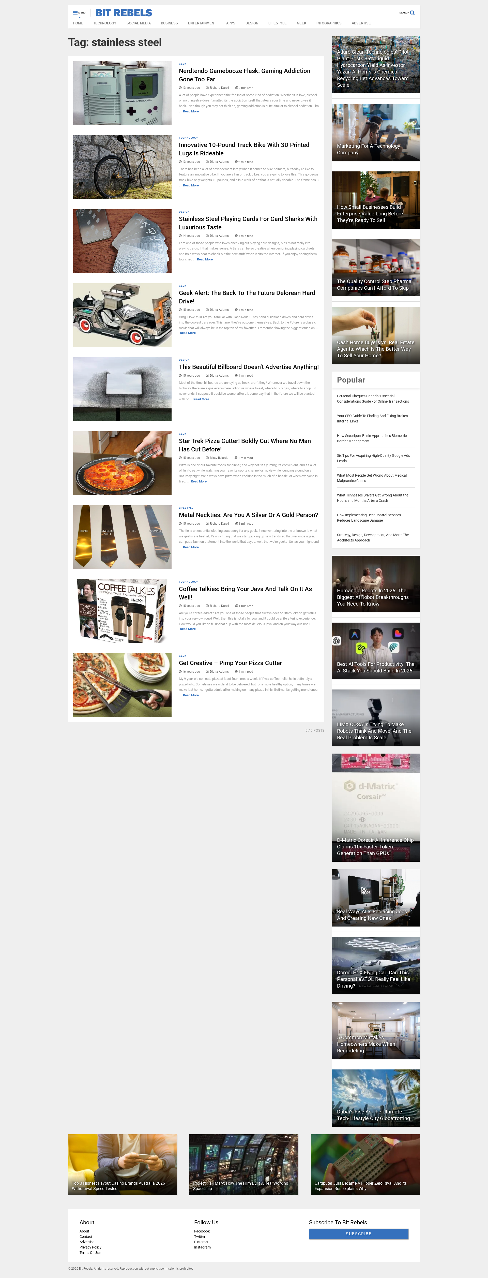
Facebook (202, 1231)
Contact (86, 1237)
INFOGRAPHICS (329, 23)
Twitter (199, 1237)
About (84, 1231)
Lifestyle (186, 507)
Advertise (87, 1242)
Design (184, 211)
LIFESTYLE (277, 23)
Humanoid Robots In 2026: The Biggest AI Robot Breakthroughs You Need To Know (373, 597)
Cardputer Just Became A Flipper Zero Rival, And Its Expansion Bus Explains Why (361, 1186)
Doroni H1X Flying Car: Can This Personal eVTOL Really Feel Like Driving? (373, 979)
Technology (188, 137)
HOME (78, 23)
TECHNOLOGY (104, 23)
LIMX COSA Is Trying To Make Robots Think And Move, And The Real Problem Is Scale (374, 731)
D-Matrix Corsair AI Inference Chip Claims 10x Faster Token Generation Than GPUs (375, 846)
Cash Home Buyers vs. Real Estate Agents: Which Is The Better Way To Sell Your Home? (376, 349)
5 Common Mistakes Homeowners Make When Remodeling (366, 1044)
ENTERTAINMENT (202, 23)
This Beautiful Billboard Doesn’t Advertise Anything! (249, 367)
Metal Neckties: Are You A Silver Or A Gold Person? (248, 515)
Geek (182, 63)
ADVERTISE (361, 23)
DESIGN (252, 23)
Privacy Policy (90, 1247)
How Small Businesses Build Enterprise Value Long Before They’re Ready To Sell (370, 213)
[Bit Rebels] (121, 14)
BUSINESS (169, 23)
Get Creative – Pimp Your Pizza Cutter (230, 663)
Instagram (202, 1247)
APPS (230, 23)
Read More (191, 111)
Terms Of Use (90, 1253)
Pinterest (201, 1242)
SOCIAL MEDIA (139, 23)
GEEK (301, 23)
